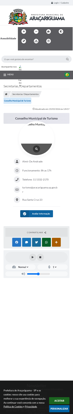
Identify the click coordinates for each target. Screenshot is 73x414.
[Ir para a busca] (21, 48)
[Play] (32, 257)
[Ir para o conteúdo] (58, 41)
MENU (10, 74)
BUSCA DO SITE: (11, 54)
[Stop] (40, 257)
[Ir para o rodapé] (29, 48)
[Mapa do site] (36, 41)
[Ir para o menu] (66, 41)
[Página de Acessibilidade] (48, 41)
